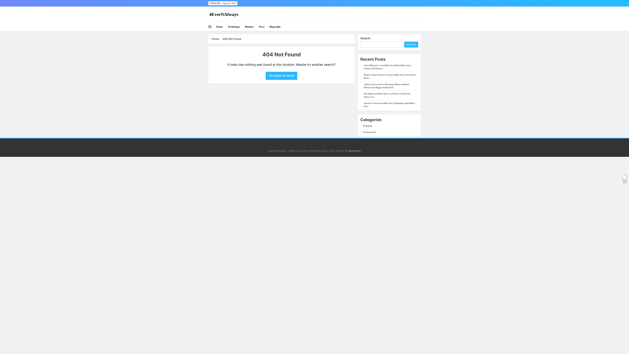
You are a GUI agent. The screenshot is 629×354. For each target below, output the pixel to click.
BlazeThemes (354, 150)
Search (365, 38)
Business (249, 26)
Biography (275, 26)
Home (219, 26)
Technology (234, 26)
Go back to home (281, 76)
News (262, 26)
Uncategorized (369, 132)
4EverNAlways (223, 14)
